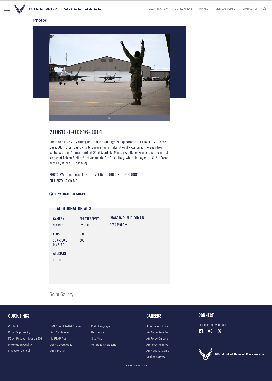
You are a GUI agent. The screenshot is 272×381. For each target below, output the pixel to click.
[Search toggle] (265, 9)
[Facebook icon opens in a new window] (201, 331)
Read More (117, 225)
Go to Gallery (61, 294)
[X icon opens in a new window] (219, 331)
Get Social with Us (212, 325)
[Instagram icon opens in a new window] (210, 331)
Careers (153, 316)
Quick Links (18, 316)
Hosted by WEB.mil (136, 365)
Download (61, 193)
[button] (6, 9)
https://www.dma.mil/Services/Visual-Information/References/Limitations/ (132, 271)
